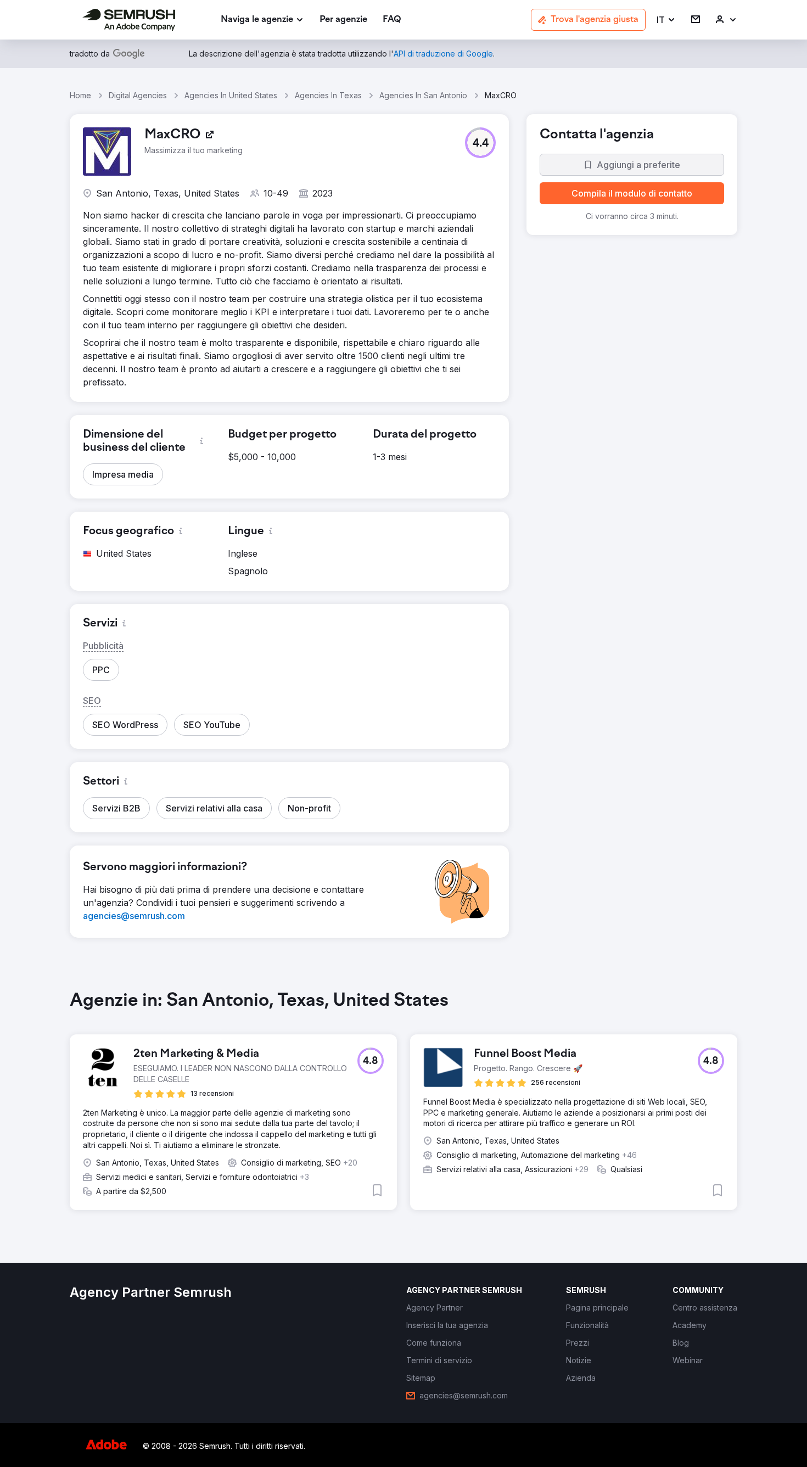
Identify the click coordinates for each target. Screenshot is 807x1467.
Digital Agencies (138, 95)
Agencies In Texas (328, 95)
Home (80, 95)
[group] (403, 1109)
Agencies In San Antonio (423, 95)
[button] (666, 20)
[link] (343, 20)
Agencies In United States (230, 95)
